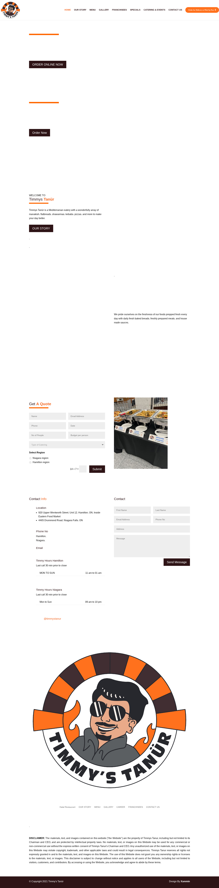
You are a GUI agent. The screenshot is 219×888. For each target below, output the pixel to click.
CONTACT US (175, 10)
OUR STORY (80, 10)
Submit (97, 469)
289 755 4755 (54, 536)
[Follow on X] (67, 628)
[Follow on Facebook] (61, 628)
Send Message (177, 562)
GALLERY (104, 10)
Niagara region (40, 458)
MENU (93, 10)
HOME (68, 10)
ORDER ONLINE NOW (47, 64)
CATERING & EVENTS (154, 10)
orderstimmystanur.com (49, 553)
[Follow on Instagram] (73, 628)
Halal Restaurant (67, 807)
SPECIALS (135, 10)
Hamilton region (41, 462)
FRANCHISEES (119, 10)
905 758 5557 (53, 540)
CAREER (121, 807)
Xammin (185, 881)
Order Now (39, 132)
